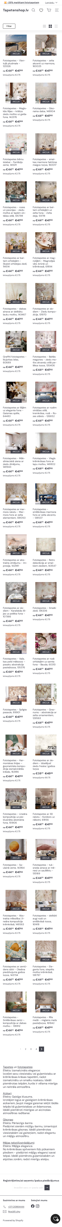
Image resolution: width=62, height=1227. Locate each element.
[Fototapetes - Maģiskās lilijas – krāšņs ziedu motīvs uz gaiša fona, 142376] (16, 104)
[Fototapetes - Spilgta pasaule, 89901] (16, 702)
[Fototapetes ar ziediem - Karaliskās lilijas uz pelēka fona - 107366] (16, 603)
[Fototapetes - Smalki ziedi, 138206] (46, 601)
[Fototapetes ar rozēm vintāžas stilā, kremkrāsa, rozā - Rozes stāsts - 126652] (46, 403)
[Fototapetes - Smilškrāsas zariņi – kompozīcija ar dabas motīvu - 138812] (16, 1013)
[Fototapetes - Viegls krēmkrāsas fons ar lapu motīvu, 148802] (46, 453)
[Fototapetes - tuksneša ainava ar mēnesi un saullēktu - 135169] (46, 860)
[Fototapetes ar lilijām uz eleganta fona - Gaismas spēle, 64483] (16, 403)
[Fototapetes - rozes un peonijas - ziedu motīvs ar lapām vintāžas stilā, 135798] (16, 203)
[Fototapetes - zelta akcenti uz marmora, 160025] (46, 55)
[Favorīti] (41, 10)
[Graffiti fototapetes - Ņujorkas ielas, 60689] (16, 351)
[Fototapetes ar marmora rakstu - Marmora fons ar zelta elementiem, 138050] (16, 505)
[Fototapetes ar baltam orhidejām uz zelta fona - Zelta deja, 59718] (46, 203)
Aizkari (7, 1093)
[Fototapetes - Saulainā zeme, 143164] (16, 858)
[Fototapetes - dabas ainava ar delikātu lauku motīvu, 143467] (16, 303)
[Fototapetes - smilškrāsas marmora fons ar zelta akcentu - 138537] (46, 505)
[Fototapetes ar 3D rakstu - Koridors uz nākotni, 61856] (46, 809)
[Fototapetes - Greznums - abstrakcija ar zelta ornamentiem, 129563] (46, 705)
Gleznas (8, 1119)
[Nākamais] (41, 1049)
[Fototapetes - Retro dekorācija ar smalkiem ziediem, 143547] (46, 554)
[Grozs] (49, 10)
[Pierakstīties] (47, 1187)
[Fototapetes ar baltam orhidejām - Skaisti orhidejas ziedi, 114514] (16, 254)
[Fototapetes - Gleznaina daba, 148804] (46, 101)
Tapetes (8, 1067)
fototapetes (25, 1067)
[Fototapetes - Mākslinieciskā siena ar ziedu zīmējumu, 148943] (16, 454)
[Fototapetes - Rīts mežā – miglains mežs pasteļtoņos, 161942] (46, 1012)
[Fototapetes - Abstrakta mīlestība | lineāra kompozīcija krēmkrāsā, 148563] (16, 911)
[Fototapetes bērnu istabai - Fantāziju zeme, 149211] (16, 154)
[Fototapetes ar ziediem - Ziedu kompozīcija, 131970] (46, 303)
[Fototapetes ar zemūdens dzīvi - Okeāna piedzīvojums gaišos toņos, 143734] (16, 962)
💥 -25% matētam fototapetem (21, 2)
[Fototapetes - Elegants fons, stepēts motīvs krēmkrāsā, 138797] (46, 962)
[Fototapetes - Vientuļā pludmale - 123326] (16, 55)
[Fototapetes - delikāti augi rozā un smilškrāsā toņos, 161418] (46, 911)
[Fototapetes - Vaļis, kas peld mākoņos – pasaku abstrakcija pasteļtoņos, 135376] (16, 654)
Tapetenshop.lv (16, 10)
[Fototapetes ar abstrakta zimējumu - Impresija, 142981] (16, 554)
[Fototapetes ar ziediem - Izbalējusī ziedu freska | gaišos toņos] (46, 756)
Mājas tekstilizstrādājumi (18, 1143)
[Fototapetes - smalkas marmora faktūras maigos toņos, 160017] (46, 154)
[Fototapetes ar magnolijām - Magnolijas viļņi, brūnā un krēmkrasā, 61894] (46, 254)
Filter (9, 26)
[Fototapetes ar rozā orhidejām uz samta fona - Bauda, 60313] (46, 653)
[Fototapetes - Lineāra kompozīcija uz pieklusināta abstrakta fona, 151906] (16, 810)
